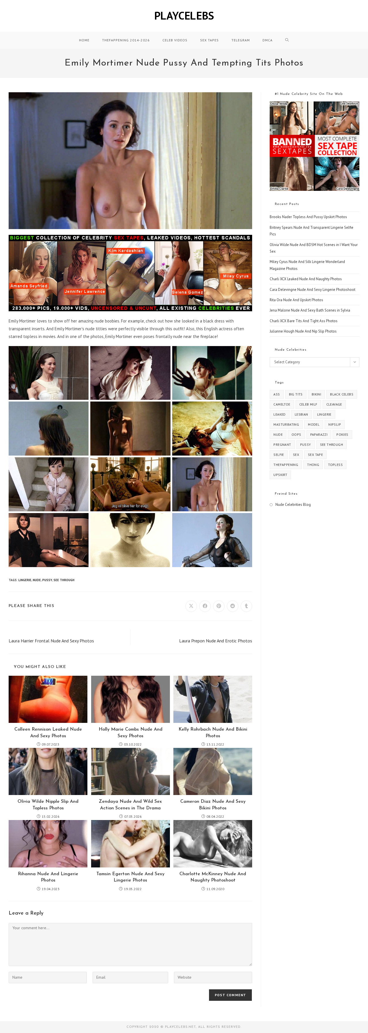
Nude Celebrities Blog (293, 504)
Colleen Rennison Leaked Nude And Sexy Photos (48, 732)
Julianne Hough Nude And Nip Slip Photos (303, 331)
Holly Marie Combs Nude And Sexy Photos (130, 732)
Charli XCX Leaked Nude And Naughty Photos (306, 279)
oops (296, 434)
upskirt (280, 475)
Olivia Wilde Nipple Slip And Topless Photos (48, 804)
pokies (342, 434)
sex (296, 454)
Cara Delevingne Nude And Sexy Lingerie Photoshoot (312, 289)
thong (313, 464)
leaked (279, 414)
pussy (47, 580)
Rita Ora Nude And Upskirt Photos (296, 299)
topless (335, 464)
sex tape (315, 454)
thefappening (285, 464)
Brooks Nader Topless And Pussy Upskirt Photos (308, 216)
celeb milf (308, 404)
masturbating (286, 424)
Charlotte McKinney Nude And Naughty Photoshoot (212, 877)
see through (63, 580)
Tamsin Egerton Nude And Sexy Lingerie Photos (130, 877)
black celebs (341, 394)
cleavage (334, 404)
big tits (296, 394)
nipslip (334, 424)
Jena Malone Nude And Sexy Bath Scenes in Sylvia (310, 310)
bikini (316, 394)
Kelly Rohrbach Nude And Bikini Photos (213, 732)
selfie (278, 454)
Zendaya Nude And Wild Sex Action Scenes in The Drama (130, 804)
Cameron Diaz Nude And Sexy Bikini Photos (213, 804)
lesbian (301, 414)
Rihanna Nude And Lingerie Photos (48, 877)
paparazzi (319, 434)
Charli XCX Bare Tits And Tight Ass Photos (304, 320)
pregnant (282, 444)
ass (276, 394)
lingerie (24, 580)
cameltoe (281, 404)
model (313, 424)
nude (37, 580)
